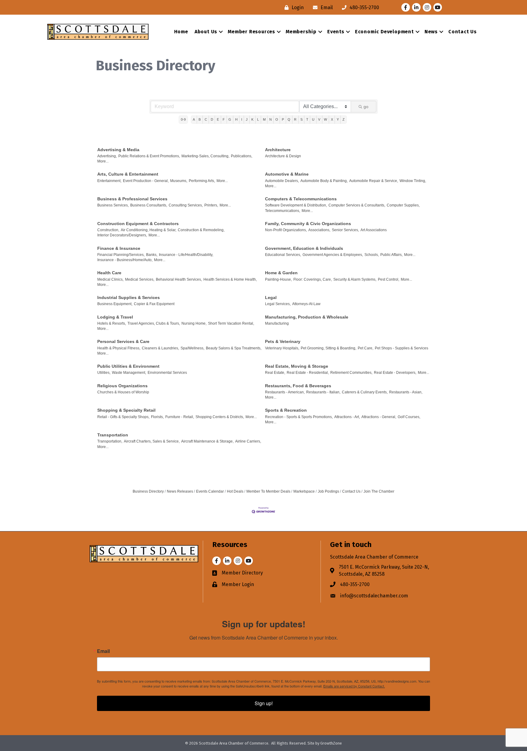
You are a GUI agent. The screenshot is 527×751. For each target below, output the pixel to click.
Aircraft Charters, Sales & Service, (152, 441)
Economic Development (384, 32)
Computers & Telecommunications (301, 198)
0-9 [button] (183, 119)
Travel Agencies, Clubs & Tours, (153, 323)
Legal (271, 297)
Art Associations (373, 230)
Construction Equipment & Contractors (138, 223)
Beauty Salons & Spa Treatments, (233, 348)
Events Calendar (210, 491)
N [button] (270, 119)
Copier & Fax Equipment (154, 304)
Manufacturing (277, 323)
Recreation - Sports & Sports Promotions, (299, 417)
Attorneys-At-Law (306, 304)
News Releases (180, 491)
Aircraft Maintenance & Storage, (207, 441)
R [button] (295, 119)
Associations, (319, 230)
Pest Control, (388, 279)
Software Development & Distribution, (296, 205)
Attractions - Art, (347, 417)
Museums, (178, 181)
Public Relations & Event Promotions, (149, 156)
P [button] (283, 119)
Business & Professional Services (132, 198)
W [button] (325, 119)
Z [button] (343, 119)
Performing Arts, (202, 181)
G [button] (229, 119)
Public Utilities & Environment (128, 366)
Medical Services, (139, 279)
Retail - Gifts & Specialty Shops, (123, 417)
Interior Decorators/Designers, (122, 235)
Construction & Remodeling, (201, 230)
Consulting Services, (186, 205)
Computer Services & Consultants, (356, 205)
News (431, 32)
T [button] (307, 119)
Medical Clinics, (110, 279)
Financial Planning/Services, (121, 255)
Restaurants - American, (285, 392)
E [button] (218, 119)
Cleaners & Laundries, (160, 348)
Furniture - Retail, (179, 417)
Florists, (157, 417)
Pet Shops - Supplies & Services (401, 348)
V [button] (319, 119)
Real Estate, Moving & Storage (296, 366)
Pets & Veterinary (282, 341)
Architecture (278, 149)
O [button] (276, 119)
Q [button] (289, 119)
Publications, (241, 156)
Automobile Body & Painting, (324, 181)
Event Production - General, (146, 181)
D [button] (212, 119)
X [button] (332, 119)
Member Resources (251, 32)
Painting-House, (278, 279)
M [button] (264, 119)
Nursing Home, (193, 323)
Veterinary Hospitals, (282, 348)
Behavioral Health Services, (179, 279)
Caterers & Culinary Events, (365, 392)
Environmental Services (167, 372)
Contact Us (462, 32)
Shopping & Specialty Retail (126, 410)
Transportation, (109, 441)
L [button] (258, 119)
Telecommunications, (282, 211)
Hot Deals (235, 491)
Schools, (371, 255)
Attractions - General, (378, 417)
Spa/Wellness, (192, 348)
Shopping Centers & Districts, (219, 417)
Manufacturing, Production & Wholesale (306, 317)
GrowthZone (331, 743)
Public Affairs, (391, 255)
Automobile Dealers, (282, 181)
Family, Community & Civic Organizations (308, 223)
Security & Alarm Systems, (354, 279)
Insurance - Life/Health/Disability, (186, 255)
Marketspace (304, 491)
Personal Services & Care (123, 341)
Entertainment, (109, 181)
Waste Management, (129, 372)
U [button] (313, 119)
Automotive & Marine (287, 174)
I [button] (241, 119)
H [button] (236, 119)
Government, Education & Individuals (304, 248)
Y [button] (338, 119)
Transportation (112, 434)
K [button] (252, 119)
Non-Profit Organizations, (286, 230)
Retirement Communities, (351, 372)
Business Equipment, (114, 304)
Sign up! (264, 703)
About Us (206, 32)
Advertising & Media (118, 149)
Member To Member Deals (268, 491)
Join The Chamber (379, 491)
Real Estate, (275, 372)
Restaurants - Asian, (405, 392)
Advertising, (107, 156)
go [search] (366, 106)
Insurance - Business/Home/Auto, (124, 260)
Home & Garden (281, 272)
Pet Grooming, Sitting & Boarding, (328, 348)
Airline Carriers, (248, 441)
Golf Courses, (409, 417)
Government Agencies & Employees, (333, 255)
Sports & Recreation (286, 410)
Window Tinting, (413, 181)
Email (103, 651)
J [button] (247, 119)
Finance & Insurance (118, 248)
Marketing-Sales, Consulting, (205, 156)
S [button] (301, 119)
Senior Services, (345, 230)
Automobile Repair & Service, (373, 181)
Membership (301, 32)
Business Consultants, (148, 205)
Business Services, (113, 205)
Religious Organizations (122, 385)
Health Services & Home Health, (230, 279)
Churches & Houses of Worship (123, 392)
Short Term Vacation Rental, (231, 323)
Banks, (151, 255)
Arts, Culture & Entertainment (127, 174)
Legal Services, (278, 304)
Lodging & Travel (115, 317)
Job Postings (328, 491)
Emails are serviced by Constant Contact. (354, 686)
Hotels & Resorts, (111, 323)
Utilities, (103, 372)
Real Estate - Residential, (308, 372)
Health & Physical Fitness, (118, 348)
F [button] (224, 119)
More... (103, 161)
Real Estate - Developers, (395, 372)
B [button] (200, 119)
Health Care (109, 272)
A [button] (194, 119)
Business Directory (148, 491)
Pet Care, (365, 348)
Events (335, 32)
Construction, (108, 230)
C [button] (206, 119)
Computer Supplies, (403, 205)
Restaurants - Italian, (323, 392)
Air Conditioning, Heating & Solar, (148, 230)
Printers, (211, 205)
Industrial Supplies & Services (128, 297)
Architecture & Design (283, 156)
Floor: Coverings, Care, (312, 279)
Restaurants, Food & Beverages (298, 385)
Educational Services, (283, 255)
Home (181, 32)
